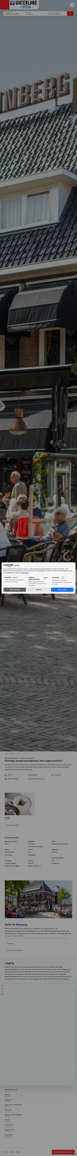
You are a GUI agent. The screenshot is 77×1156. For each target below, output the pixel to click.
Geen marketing (15, 589)
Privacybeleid (24, 572)
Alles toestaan (62, 589)
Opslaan (38, 589)
